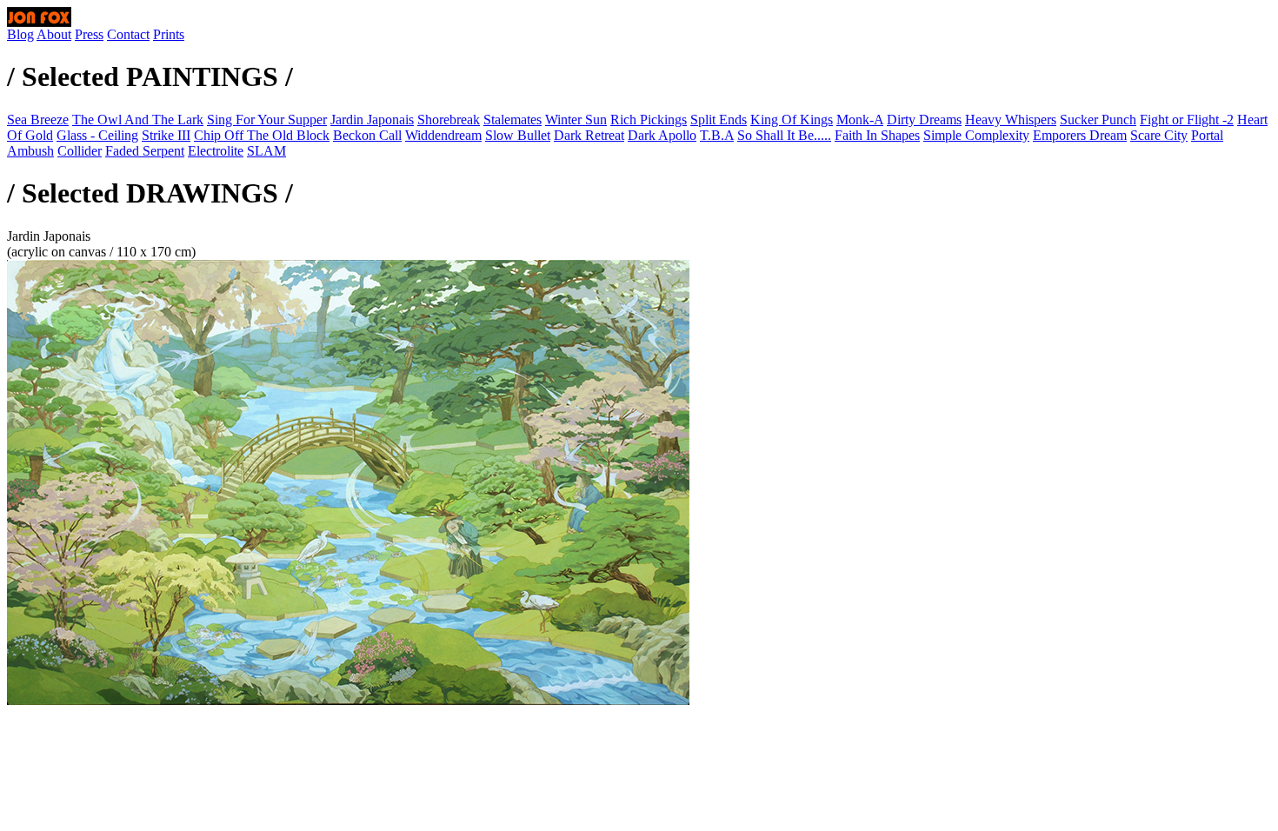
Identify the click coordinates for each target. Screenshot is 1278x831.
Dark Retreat (589, 135)
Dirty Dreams (924, 119)
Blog (20, 34)
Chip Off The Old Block (261, 135)
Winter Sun (576, 119)
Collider (79, 150)
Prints (168, 34)
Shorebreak (448, 119)
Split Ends (718, 119)
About (54, 34)
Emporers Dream (1080, 135)
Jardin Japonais (372, 119)
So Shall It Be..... (784, 135)
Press (89, 34)
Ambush (30, 150)
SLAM (266, 150)
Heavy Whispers (1010, 119)
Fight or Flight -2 (1187, 119)
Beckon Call (367, 135)
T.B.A (717, 135)
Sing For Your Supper (267, 119)
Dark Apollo (662, 135)
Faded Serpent (144, 150)
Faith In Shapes (877, 135)
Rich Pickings (648, 119)
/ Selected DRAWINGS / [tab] (150, 193)
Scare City (1159, 135)
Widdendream (443, 135)
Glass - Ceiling (97, 135)
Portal (1207, 135)
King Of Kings (791, 119)
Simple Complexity (976, 135)
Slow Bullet (517, 135)
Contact (128, 34)
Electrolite (215, 150)
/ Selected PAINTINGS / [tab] (150, 76)
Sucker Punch (1098, 119)
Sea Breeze (38, 119)
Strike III (166, 135)
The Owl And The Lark (137, 119)
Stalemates (512, 119)
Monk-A (859, 119)
